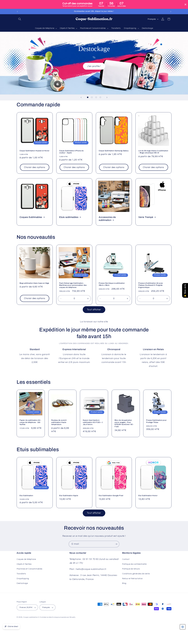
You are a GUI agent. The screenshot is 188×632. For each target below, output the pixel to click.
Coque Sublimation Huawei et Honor (34, 151)
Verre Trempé (145, 217)
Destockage (22, 583)
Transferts (21, 574)
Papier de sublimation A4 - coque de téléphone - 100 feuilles (30, 422)
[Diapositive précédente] (81, 97)
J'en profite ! (94, 66)
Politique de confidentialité (134, 564)
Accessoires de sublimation (107, 218)
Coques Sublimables (31, 217)
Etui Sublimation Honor (148, 495)
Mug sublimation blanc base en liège (34, 283)
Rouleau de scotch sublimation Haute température (59, 422)
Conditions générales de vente (136, 574)
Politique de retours (131, 569)
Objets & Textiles (24, 564)
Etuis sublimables (68, 217)
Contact (126, 559)
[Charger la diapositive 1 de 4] (88, 97)
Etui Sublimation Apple (68, 495)
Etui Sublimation (26, 495)
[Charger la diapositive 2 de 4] (92, 97)
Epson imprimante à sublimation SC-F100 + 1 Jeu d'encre (93, 422)
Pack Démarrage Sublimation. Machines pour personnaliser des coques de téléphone (73, 285)
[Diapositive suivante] (107, 97)
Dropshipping (23, 578)
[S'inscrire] (116, 544)
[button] (20, 19)
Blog (124, 583)
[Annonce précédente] (17, 11)
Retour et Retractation (132, 578)
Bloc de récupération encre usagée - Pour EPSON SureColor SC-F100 (124, 423)
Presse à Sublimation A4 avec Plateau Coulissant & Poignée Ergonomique (150, 285)
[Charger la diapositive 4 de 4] (100, 97)
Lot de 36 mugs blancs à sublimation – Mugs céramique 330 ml (153, 152)
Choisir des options (34, 167)
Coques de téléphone (26, 559)
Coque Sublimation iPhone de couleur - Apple (71, 152)
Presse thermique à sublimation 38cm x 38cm (112, 284)
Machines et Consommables (29, 569)
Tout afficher (94, 310)
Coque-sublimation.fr (31, 617)
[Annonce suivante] (171, 11)
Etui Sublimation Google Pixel (111, 495)
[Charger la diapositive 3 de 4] (96, 97)
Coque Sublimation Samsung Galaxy (114, 151)
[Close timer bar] (185, 4)
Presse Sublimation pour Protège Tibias (156, 421)
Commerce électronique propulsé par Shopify (57, 617)
